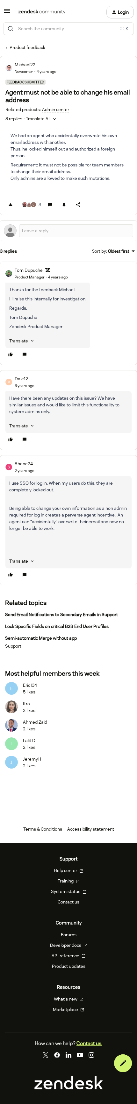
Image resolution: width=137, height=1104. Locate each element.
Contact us (68, 902)
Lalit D (29, 740)
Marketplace (66, 1009)
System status (66, 891)
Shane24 (24, 464)
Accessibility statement (90, 829)
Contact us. (89, 1043)
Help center (66, 870)
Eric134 (30, 685)
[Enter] (10, 28)
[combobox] (68, 28)
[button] (7, 13)
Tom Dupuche (29, 270)
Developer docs (66, 945)
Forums (68, 935)
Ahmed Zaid (35, 722)
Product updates (68, 966)
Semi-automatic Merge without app (41, 638)
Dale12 (21, 379)
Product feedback (27, 47)
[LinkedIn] (68, 1055)
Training (66, 881)
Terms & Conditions (42, 829)
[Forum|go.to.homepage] (42, 12)
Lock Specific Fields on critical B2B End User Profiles (57, 626)
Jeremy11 (32, 759)
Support (13, 646)
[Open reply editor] (68, 231)
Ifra (26, 704)
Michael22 (25, 64)
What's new (66, 999)
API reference (66, 956)
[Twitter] (45, 1055)
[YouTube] (80, 1055)
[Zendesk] (68, 1088)
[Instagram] (91, 1055)
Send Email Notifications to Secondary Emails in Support (61, 614)
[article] (68, 313)
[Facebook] (57, 1055)
